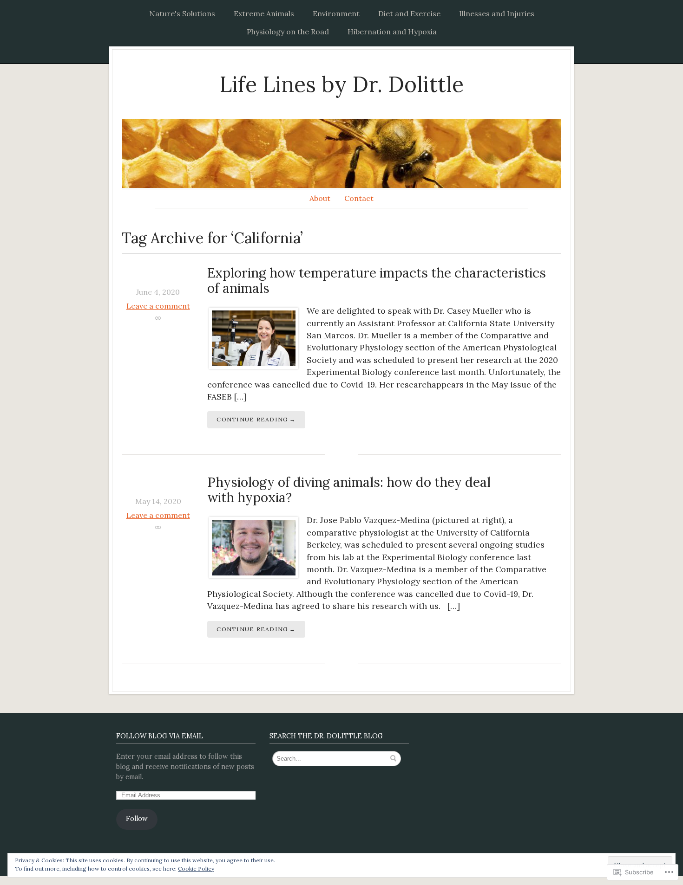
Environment (336, 13)
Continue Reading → (256, 419)
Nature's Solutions (182, 13)
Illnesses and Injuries (496, 13)
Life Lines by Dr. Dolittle (341, 84)
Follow (137, 818)
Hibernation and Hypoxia (392, 31)
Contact (359, 198)
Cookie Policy (196, 868)
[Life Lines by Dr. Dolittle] (341, 153)
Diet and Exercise (409, 13)
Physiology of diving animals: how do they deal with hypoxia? (349, 490)
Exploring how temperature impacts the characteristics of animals (376, 281)
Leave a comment (158, 305)
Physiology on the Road (288, 31)
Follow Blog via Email (159, 736)
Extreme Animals (264, 13)
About (319, 198)
